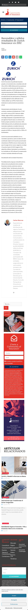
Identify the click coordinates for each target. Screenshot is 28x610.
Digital (12, 545)
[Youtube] (15, 2)
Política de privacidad (17, 608)
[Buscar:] (13, 304)
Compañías (5, 473)
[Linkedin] (9, 2)
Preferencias (14, 604)
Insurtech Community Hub (22, 545)
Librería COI (12, 555)
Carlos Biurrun (18, 220)
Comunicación (5, 548)
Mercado (13, 543)
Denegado (14, 600)
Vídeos (12, 552)
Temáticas (13, 559)
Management (13, 548)
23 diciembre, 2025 (6, 478)
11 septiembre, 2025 (6, 504)
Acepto (14, 595)
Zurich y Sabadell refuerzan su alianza (13, 476)
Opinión (12, 550)
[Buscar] (6, 308)
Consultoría (5, 545)
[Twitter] (12, 2)
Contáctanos (5, 556)
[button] (3, 12)
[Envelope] (18, 2)
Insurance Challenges (22, 550)
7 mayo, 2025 (5, 530)
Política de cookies (9, 608)
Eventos (4, 550)
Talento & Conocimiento (5, 553)
